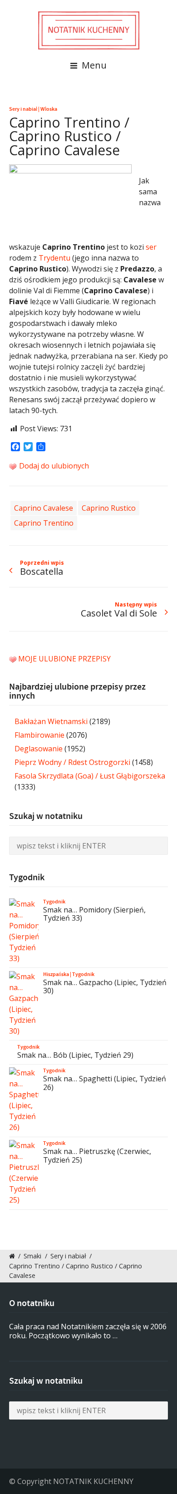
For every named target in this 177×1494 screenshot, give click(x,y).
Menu (93, 65)
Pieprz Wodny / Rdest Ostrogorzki (72, 762)
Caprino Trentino (44, 523)
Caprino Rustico (109, 508)
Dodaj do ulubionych (53, 466)
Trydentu (54, 258)
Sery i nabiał (23, 109)
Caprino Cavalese (43, 508)
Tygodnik (54, 901)
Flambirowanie (39, 735)
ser (151, 247)
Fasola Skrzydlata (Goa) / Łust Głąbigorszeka (90, 776)
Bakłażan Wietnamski (51, 721)
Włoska (48, 109)
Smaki (32, 1256)
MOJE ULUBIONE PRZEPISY (64, 659)
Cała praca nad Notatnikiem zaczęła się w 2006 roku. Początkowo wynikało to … (88, 1331)
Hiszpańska (56, 974)
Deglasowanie (39, 749)
